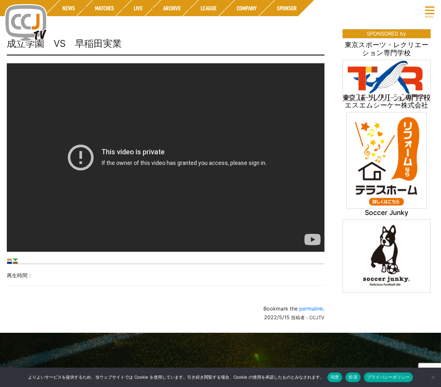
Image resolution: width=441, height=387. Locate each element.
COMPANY (247, 8)
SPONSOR (286, 8)
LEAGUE (208, 8)
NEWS (68, 8)
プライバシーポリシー (388, 377)
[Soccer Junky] (387, 255)
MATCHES (104, 8)
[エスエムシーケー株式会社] (386, 160)
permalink (311, 308)
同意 (335, 377)
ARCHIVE (171, 8)
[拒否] (433, 377)
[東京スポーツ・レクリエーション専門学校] (387, 80)
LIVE (138, 8)
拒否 (353, 377)
